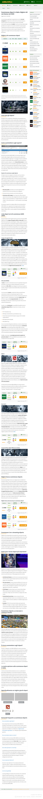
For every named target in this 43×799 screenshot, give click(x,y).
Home (4, 5)
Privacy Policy (28, 796)
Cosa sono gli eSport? (33, 16)
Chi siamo (24, 796)
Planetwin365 (5, 93)
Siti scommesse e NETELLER (34, 66)
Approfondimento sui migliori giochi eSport (35, 46)
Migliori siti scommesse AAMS (8, 789)
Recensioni (22, 5)
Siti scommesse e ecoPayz (34, 61)
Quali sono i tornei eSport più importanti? (35, 32)
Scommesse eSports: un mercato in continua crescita (35, 36)
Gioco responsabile (19, 796)
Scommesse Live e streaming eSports (35, 29)
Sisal (23, 265)
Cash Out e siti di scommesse (35, 56)
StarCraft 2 (21, 702)
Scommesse (15, 5)
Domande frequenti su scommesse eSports (33, 49)
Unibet (5, 69)
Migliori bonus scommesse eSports (34, 25)
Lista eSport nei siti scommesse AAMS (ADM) (35, 22)
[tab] (14, 721)
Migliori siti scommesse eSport (35, 14)
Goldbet (5, 54)
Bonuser (29, 5)
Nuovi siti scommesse (33, 57)
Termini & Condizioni (38, 796)
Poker (8, 8)
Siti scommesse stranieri (34, 59)
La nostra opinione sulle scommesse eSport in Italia (34, 42)
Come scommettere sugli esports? (34, 18)
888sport (5, 61)
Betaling (35, 5)
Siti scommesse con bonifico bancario (34, 64)
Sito (24, 43)
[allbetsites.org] (7, 2)
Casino (9, 5)
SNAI (5, 46)
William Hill (5, 77)
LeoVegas (5, 85)
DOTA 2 (7, 713)
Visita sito (22, 273)
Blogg (3, 8)
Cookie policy (33, 796)
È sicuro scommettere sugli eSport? (34, 39)
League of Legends (7, 702)
